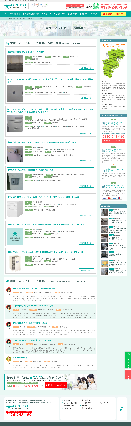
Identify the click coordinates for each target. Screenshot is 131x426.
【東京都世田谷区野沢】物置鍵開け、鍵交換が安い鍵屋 (30, 170)
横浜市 (35, 257)
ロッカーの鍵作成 (69, 119)
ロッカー (58, 86)
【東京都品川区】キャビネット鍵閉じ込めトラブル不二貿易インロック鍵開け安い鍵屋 (43, 197)
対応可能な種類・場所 (32, 14)
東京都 (35, 56)
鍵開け (66, 92)
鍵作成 (41, 126)
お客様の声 (73, 14)
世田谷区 (40, 147)
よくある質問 (60, 14)
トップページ (68, 400)
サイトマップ (103, 403)
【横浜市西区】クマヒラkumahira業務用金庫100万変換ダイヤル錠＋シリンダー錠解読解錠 (45, 252)
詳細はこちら (86, 68)
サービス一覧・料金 (13, 14)
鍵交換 (36, 126)
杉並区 (40, 56)
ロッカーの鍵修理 (81, 119)
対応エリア (47, 14)
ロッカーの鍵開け (68, 86)
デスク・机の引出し (49, 86)
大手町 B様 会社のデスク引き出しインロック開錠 (32, 340)
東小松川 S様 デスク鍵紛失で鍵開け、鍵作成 (30, 323)
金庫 (34, 259)
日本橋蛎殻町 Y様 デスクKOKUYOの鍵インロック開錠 (34, 306)
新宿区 (40, 229)
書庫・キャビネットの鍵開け (42, 62)
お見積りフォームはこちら (55, 385)
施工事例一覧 (86, 400)
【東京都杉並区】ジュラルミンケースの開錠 (25, 52)
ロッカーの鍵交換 (58, 119)
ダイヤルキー (41, 259)
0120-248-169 (114, 7)
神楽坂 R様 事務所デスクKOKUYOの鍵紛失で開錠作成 (34, 288)
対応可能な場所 (69, 405)
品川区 (40, 202)
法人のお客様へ (87, 408)
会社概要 (84, 14)
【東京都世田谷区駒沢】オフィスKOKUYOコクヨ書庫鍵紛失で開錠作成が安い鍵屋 (41, 142)
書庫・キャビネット (43, 120)
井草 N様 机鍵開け (20, 357)
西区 (39, 257)
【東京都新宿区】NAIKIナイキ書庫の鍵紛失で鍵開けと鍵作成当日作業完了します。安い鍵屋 (45, 225)
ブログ (94, 14)
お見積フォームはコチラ (115, 14)
